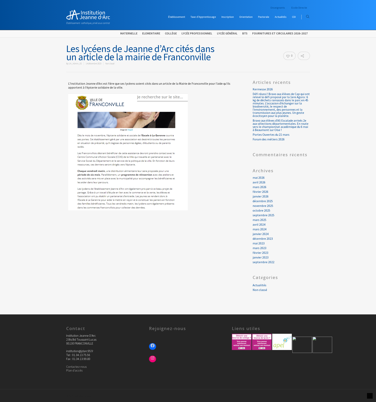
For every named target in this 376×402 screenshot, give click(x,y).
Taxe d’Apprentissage (203, 17)
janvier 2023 (260, 257)
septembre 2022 (263, 262)
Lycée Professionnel (197, 33)
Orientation (246, 17)
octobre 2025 (261, 210)
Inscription (227, 17)
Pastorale (263, 17)
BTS (245, 33)
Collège (171, 33)
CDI (294, 17)
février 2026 (260, 191)
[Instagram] (152, 359)
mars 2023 (259, 247)
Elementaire (151, 33)
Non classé (109, 63)
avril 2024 (259, 224)
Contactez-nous (76, 367)
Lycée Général (227, 33)
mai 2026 (259, 177)
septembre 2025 (263, 215)
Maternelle (128, 33)
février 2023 (260, 252)
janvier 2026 (260, 196)
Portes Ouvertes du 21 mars (271, 134)
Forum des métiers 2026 (269, 139)
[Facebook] (152, 346)
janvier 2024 (260, 233)
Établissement (176, 17)
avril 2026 (259, 182)
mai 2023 (259, 243)
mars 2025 (259, 219)
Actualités (281, 17)
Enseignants (278, 7)
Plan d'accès (74, 370)
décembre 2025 (263, 201)
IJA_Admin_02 (75, 63)
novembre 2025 (263, 205)
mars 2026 (259, 186)
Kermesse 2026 (263, 89)
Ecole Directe (299, 7)
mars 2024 (259, 229)
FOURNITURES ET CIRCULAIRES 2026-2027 (280, 33)
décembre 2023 (263, 238)
